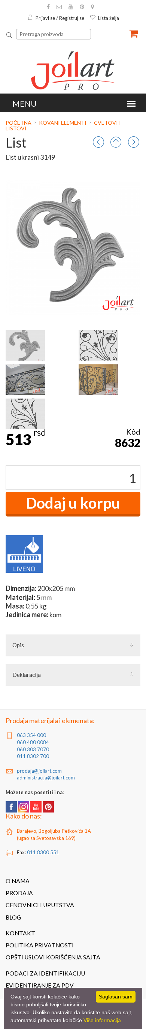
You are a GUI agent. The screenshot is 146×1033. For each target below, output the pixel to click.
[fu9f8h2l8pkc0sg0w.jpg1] (98, 345)
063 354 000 (31, 735)
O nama (18, 880)
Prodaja (19, 893)
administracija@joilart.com (46, 778)
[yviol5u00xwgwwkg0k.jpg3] (98, 379)
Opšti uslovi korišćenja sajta (53, 957)
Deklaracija (26, 674)
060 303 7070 (33, 749)
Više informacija (102, 1020)
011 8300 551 (43, 852)
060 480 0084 (33, 742)
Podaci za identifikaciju (45, 973)
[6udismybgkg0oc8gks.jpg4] (25, 414)
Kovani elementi (62, 122)
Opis (18, 645)
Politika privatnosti (40, 945)
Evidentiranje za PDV (40, 985)
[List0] (25, 345)
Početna (19, 122)
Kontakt (20, 933)
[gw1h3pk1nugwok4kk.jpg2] (25, 379)
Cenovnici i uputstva (40, 905)
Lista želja (108, 18)
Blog (13, 917)
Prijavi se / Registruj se (60, 18)
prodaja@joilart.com (39, 771)
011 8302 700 (33, 756)
